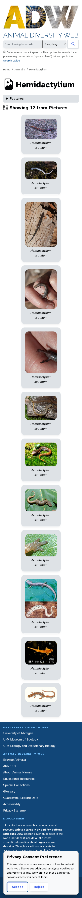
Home (6, 69)
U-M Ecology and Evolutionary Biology (29, 746)
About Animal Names (17, 772)
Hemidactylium (38, 69)
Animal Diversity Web (41, 35)
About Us (9, 766)
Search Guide (11, 60)
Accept (17, 887)
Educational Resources (19, 779)
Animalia (20, 69)
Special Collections (16, 785)
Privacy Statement (15, 810)
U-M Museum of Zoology (20, 739)
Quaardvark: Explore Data (20, 798)
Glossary (9, 791)
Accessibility (11, 804)
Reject (39, 887)
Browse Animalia (14, 760)
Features (17, 98)
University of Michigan (18, 733)
